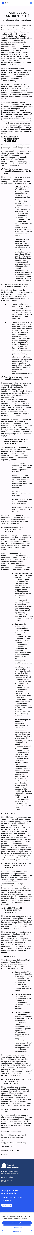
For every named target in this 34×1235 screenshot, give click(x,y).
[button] (30, 3)
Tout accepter (17, 1223)
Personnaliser (17, 1227)
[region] (17, 1223)
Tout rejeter (17, 1231)
